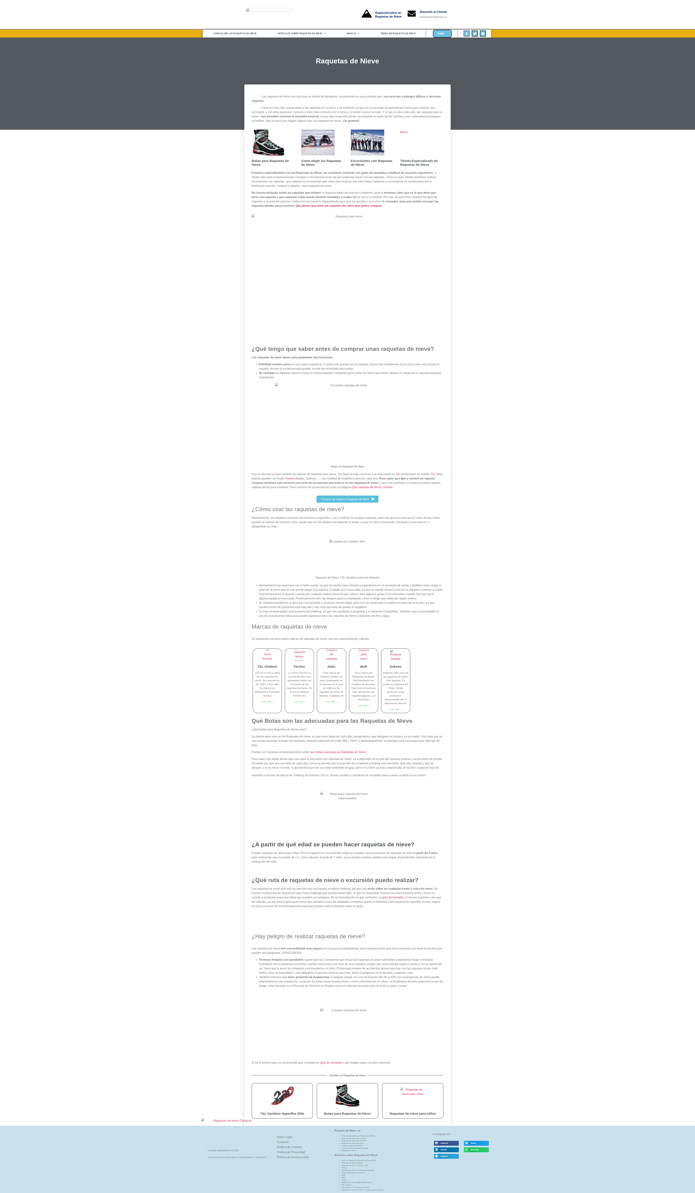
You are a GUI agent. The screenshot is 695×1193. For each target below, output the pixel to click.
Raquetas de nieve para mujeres (354, 1138)
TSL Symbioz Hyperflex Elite (282, 1113)
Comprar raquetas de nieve (352, 1146)
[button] (446, 1143)
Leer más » (267, 702)
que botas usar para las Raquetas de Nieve (338, 752)
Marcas (351, 33)
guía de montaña (393, 897)
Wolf (363, 666)
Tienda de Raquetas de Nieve (398, 33)
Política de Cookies (289, 1147)
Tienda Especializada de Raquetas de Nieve (419, 163)
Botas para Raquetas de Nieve (347, 1113)
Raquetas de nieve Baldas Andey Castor (357, 1182)
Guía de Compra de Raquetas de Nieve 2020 (359, 1160)
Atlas (331, 666)
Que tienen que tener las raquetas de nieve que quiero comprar (339, 205)
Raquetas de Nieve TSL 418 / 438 (354, 1165)
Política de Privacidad (291, 1152)
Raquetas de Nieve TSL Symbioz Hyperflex (358, 1170)
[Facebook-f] (467, 33)
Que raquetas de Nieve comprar (372, 487)
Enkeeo (395, 666)
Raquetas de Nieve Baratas (352, 1163)
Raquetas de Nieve (349, 1151)
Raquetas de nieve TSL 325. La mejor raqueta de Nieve (363, 1190)
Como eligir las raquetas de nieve (234, 33)
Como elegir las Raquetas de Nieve (355, 1148)
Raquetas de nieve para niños (413, 1113)
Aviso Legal (284, 1136)
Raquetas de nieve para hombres (354, 1141)
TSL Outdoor (267, 666)
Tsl (397, 474)
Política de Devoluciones (293, 1157)
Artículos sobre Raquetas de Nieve (299, 33)
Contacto (282, 1142)
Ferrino (290, 478)
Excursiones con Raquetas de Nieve (355, 1187)
